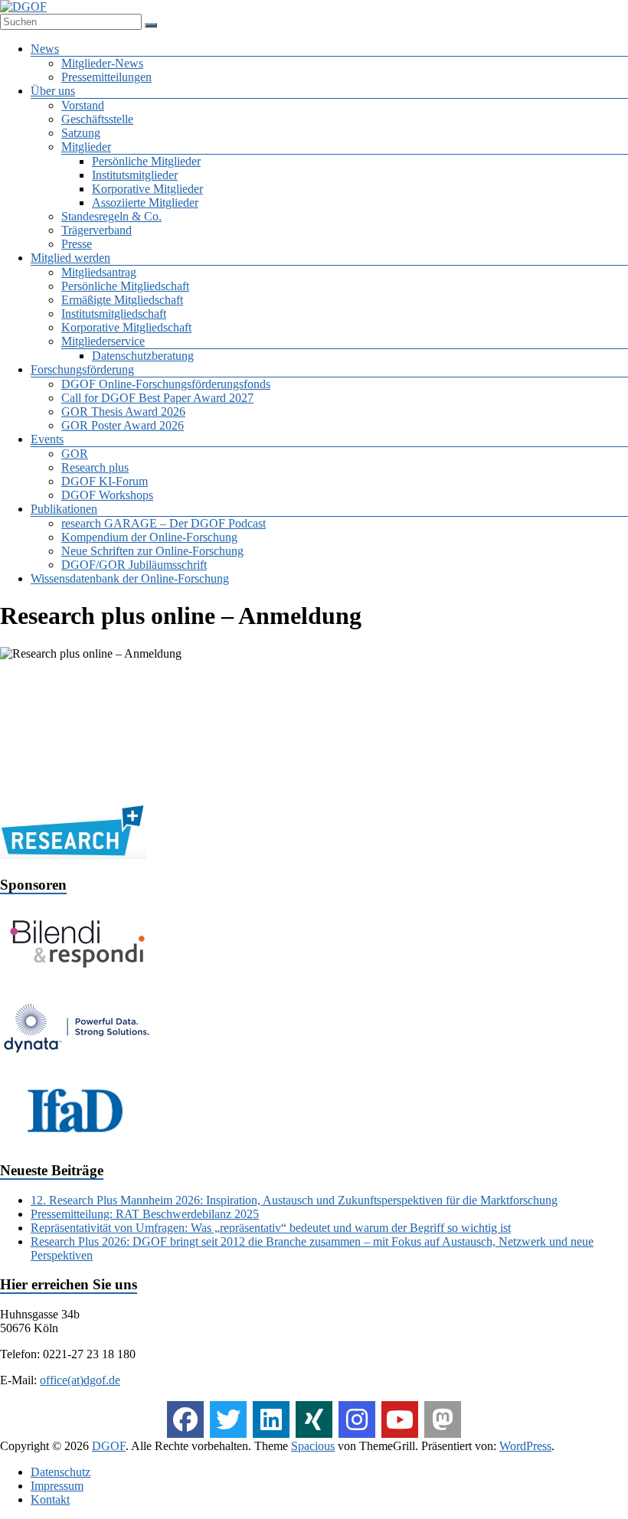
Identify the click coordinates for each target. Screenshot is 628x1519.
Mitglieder (86, 146)
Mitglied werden (70, 257)
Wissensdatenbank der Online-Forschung (130, 578)
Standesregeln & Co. (111, 216)
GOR (74, 453)
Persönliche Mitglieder (146, 161)
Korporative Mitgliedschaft (126, 327)
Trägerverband (96, 230)
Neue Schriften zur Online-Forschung (152, 550)
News (45, 48)
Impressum (57, 1485)
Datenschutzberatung (143, 355)
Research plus (95, 467)
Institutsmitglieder (135, 174)
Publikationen (64, 508)
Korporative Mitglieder (147, 188)
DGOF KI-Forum (104, 481)
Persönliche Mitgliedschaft (125, 285)
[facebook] (185, 1419)
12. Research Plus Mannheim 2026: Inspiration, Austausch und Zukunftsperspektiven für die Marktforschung (294, 1200)
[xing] (314, 1419)
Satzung (80, 132)
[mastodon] (442, 1419)
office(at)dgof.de (80, 1380)
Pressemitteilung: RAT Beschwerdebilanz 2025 (145, 1213)
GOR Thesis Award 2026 (123, 411)
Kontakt (50, 1499)
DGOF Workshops (107, 494)
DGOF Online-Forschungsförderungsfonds (165, 383)
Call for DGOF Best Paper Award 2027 (157, 397)
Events (47, 439)
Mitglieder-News (102, 63)
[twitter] (228, 1419)
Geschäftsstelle (97, 119)
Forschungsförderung (82, 369)
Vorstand (82, 105)
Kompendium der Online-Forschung (149, 537)
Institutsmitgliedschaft (113, 313)
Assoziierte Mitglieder (145, 202)
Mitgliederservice (103, 341)
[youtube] (399, 1419)
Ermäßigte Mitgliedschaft (122, 299)
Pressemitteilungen (106, 76)
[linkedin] (271, 1419)
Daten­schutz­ (60, 1471)
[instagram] (357, 1419)
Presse (76, 243)
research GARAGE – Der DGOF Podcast (163, 523)
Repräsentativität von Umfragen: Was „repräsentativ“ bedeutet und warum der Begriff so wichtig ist (271, 1227)
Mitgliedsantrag (98, 272)
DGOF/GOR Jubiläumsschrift (134, 564)
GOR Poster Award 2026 (122, 425)
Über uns (53, 90)
